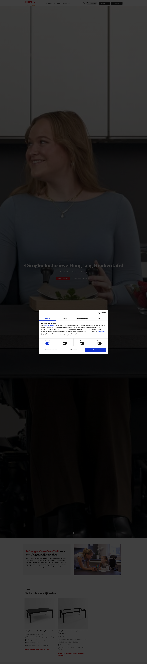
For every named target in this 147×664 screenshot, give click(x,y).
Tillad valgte (73, 349)
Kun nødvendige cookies (51, 349)
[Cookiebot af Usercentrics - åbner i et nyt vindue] (99, 313)
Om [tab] (99, 318)
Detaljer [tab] (65, 318)
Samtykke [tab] (47, 318)
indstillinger (101, 331)
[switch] (65, 343)
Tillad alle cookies (95, 349)
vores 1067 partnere (49, 325)
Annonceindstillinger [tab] (82, 318)
